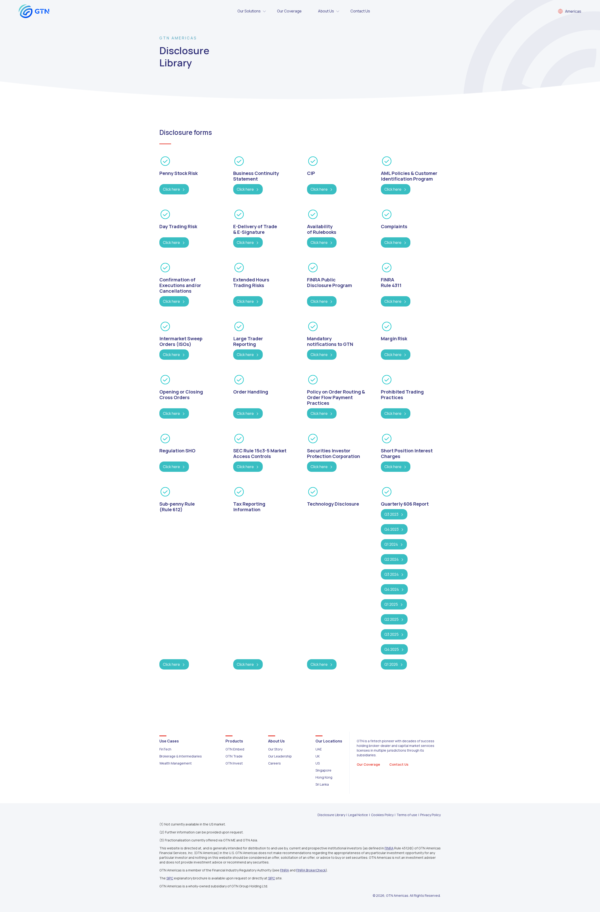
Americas (573, 11)
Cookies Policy (382, 815)
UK (317, 756)
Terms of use (407, 815)
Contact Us (360, 11)
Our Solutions (249, 11)
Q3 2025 (391, 634)
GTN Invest (234, 763)
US (317, 763)
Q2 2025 (391, 619)
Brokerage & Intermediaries (180, 756)
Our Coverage (289, 11)
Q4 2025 (391, 649)
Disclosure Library (331, 815)
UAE (318, 749)
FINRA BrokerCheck (311, 870)
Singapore (323, 770)
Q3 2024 (391, 574)
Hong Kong (323, 777)
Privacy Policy (430, 815)
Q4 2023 (391, 529)
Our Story (275, 749)
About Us (326, 11)
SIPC (169, 878)
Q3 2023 (391, 514)
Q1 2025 (391, 604)
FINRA (389, 848)
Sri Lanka (322, 784)
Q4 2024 (391, 589)
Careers (274, 763)
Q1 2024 (391, 544)
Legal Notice (358, 815)
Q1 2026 (391, 664)
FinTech (165, 749)
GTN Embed (234, 749)
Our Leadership (280, 756)
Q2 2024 (391, 559)
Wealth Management (175, 763)
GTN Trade (234, 756)
